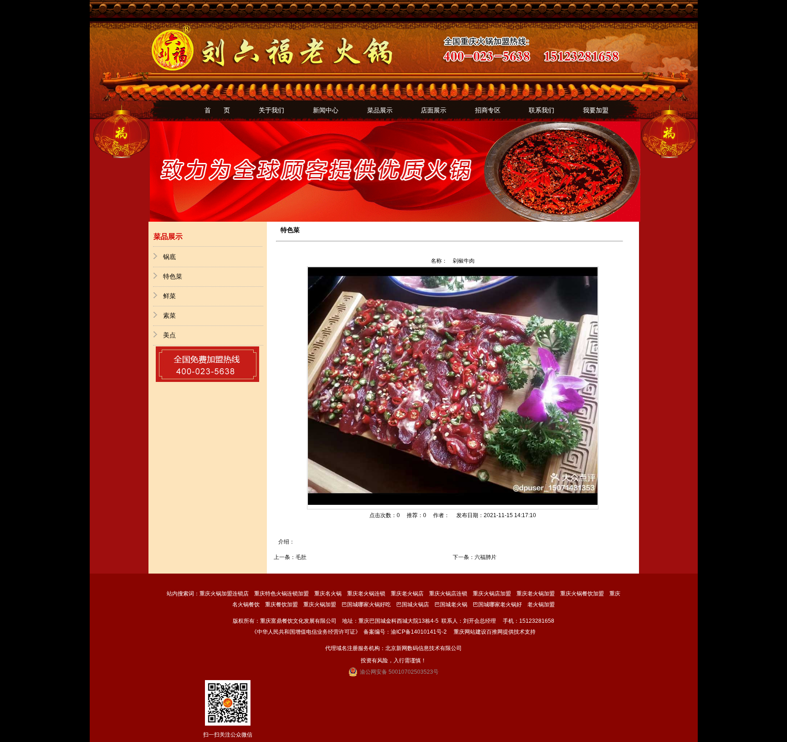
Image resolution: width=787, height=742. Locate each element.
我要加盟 (595, 110)
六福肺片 (485, 557)
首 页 (217, 110)
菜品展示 (380, 110)
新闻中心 (325, 110)
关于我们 (271, 110)
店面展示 (433, 110)
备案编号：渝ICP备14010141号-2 (405, 632)
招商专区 (488, 110)
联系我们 (541, 110)
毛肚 (301, 557)
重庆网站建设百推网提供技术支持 (495, 632)
